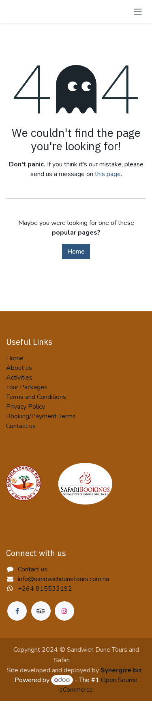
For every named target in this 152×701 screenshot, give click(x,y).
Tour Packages (26, 387)
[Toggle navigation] (138, 11)
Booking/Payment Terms (41, 416)
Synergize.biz (121, 670)
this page (108, 174)
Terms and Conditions (36, 396)
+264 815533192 (45, 588)
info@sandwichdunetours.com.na (63, 579)
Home (76, 251)
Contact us (21, 426)
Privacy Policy (25, 406)
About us (19, 367)
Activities (19, 377)
